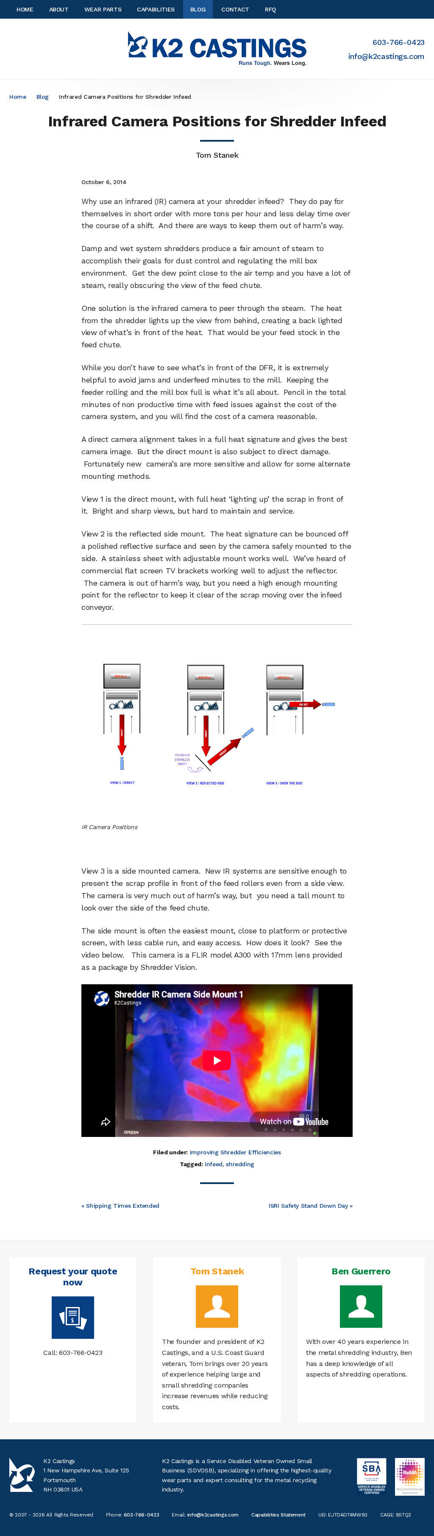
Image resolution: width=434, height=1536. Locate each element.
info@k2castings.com (386, 56)
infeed (214, 1164)
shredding (240, 1164)
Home (17, 96)
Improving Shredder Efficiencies (235, 1152)
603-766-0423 (399, 42)
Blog (42, 96)
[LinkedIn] (422, 9)
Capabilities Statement (278, 1515)
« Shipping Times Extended (120, 1205)
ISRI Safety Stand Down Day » (311, 1205)
